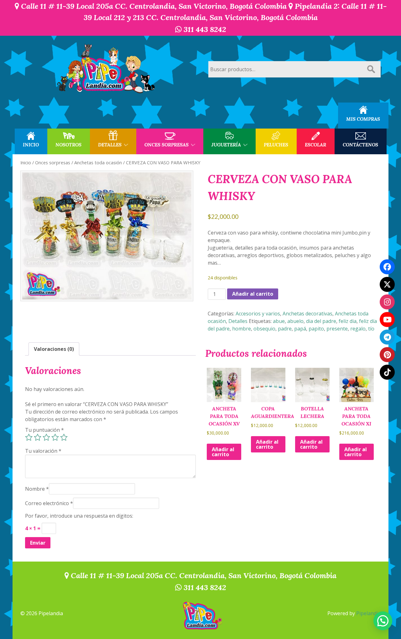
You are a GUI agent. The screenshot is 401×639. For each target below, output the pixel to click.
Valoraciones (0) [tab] (54, 349)
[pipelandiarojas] (387, 319)
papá (300, 328)
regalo (358, 328)
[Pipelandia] (106, 69)
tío (371, 328)
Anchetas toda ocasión (98, 162)
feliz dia (348, 321)
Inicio (25, 162)
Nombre (37, 488)
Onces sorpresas (52, 162)
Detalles (237, 321)
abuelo (295, 321)
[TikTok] (387, 372)
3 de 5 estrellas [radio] (46, 437)
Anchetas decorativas (307, 313)
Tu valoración (43, 450)
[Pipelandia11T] (387, 284)
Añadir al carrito (252, 293)
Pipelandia (368, 613)
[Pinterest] (387, 354)
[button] (382, 620)
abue (279, 321)
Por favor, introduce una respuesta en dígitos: (79, 515)
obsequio (264, 328)
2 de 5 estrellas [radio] (37, 437)
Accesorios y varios (258, 313)
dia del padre (321, 321)
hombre (241, 328)
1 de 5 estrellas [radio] (29, 437)
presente (337, 328)
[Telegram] (387, 337)
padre (285, 328)
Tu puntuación (44, 429)
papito (316, 328)
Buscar (371, 69)
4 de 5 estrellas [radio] (55, 437)
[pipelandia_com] (387, 301)
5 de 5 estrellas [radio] (64, 437)
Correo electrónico (49, 503)
